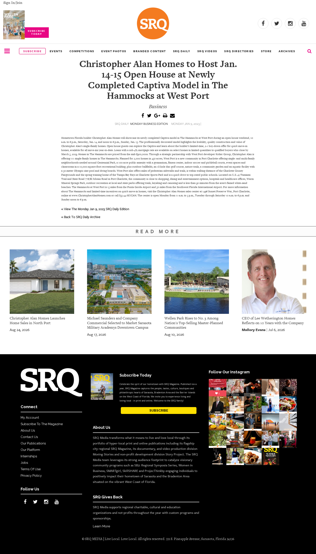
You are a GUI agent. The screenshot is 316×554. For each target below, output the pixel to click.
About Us (28, 430)
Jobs (24, 463)
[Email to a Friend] (172, 116)
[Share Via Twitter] (149, 116)
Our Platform (30, 450)
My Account (30, 418)
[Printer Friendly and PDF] (165, 116)
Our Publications (33, 443)
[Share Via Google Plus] (157, 116)
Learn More (101, 526)
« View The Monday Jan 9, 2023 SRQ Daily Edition (95, 209)
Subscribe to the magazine (42, 424)
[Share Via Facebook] (142, 116)
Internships (29, 456)
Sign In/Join (12, 2)
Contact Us (29, 437)
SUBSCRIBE (158, 410)
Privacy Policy (31, 476)
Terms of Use (31, 469)
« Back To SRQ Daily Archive (80, 217)
